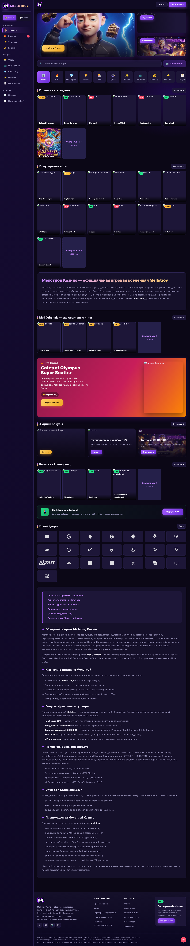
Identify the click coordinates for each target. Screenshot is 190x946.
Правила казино (101, 904)
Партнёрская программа (105, 913)
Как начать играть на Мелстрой (64, 600)
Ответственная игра (103, 917)
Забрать (46, 452)
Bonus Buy (11, 71)
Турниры (10, 42)
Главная (10, 30)
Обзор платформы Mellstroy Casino (66, 595)
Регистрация (178, 4)
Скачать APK (172, 512)
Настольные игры (132, 913)
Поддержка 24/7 (14, 101)
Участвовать (147, 41)
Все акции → (178, 424)
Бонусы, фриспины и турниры (63, 604)
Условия (96, 452)
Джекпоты (129, 926)
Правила (10, 95)
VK (45, 925)
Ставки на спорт (131, 917)
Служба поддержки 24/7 (60, 613)
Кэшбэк (9, 48)
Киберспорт (129, 922)
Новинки (10, 77)
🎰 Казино (9, 17)
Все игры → (179, 90)
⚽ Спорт (24, 17)
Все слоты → (178, 166)
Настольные (12, 83)
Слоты (9, 60)
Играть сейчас (52, 402)
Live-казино (12, 65)
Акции (96, 908)
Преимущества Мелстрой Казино (65, 618)
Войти (162, 4)
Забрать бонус (53, 48)
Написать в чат (166, 921)
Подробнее (147, 18)
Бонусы (16, 36)
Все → (181, 526)
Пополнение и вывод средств (63, 609)
